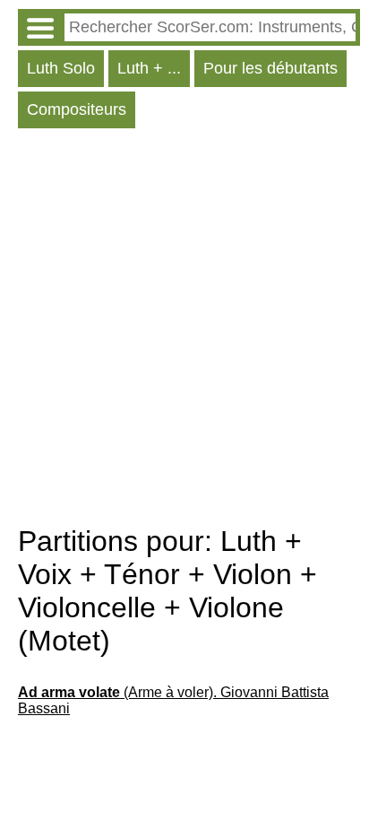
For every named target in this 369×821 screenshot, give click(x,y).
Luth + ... (149, 68)
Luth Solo (61, 68)
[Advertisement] (184, 331)
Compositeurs (76, 109)
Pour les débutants (270, 68)
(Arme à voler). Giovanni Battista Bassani (173, 700)
